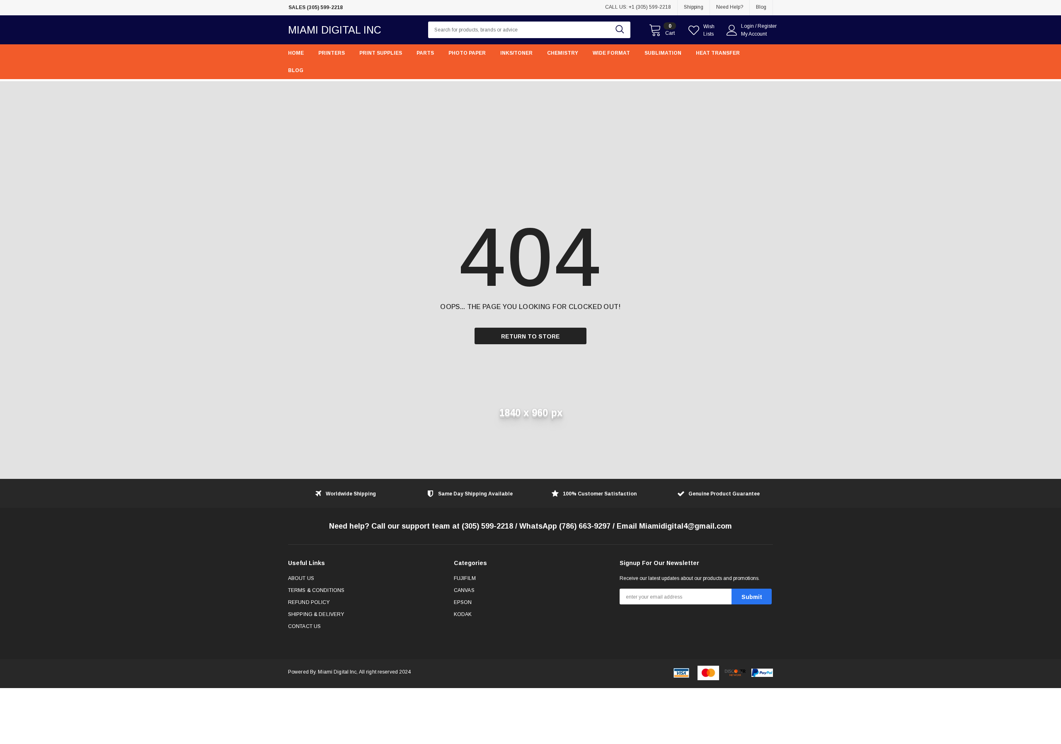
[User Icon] (732, 30)
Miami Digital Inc (334, 30)
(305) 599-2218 (487, 526)
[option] (364, 7)
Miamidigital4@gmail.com (685, 526)
